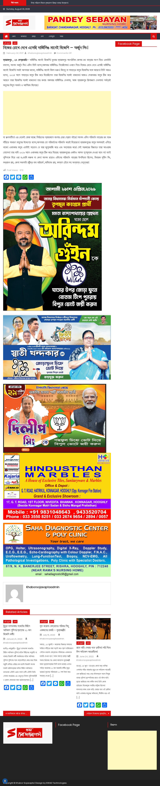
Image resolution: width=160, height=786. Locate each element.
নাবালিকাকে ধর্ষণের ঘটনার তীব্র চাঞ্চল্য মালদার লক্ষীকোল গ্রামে (18, 713)
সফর (61, 36)
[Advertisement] (57, 113)
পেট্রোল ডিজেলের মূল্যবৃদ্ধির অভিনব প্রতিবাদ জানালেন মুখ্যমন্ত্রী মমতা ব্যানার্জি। (98, 713)
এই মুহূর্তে (7, 43)
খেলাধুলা (52, 36)
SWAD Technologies (56, 782)
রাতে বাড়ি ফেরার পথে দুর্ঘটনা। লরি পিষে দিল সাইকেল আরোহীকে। (93, 650)
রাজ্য (33, 36)
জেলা (13, 36)
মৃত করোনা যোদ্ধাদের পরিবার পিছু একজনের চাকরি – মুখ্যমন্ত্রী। (54, 628)
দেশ (42, 36)
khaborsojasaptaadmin (40, 53)
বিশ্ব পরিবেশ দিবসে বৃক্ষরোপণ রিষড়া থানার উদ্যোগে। (49, 2)
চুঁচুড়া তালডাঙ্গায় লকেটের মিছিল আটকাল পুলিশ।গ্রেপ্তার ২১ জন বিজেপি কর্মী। (17, 630)
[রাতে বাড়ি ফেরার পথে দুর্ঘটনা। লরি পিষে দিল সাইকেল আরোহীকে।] (93, 628)
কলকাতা (24, 36)
